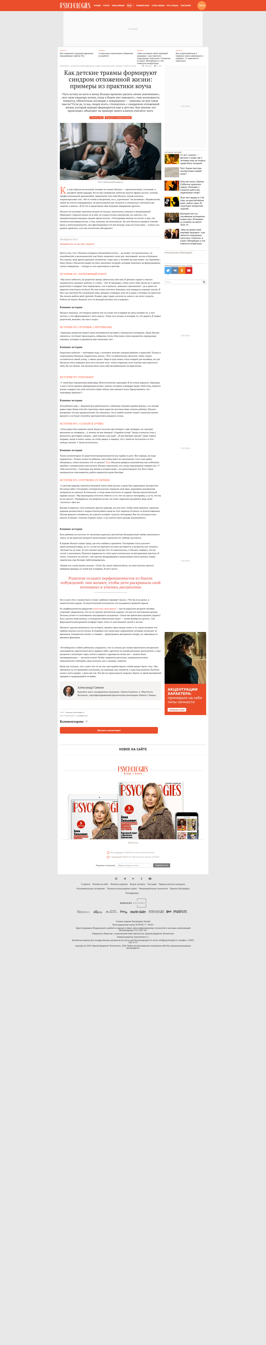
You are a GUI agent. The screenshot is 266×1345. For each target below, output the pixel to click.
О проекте (85, 884)
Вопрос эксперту (137, 884)
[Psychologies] (75, 5)
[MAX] (116, 879)
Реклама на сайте (100, 884)
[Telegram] (124, 879)
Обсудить (148, 66)
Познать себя (97, 117)
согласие (118, 852)
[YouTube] (150, 879)
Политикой (117, 857)
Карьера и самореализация (118, 117)
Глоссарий (186, 5)
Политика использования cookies (122, 888)
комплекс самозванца (104, 608)
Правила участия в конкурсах (172, 884)
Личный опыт (142, 5)
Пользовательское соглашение (90, 888)
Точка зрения (118, 5)
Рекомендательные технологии (153, 888)
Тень (108, 462)
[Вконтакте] (133, 879)
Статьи (106, 5)
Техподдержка (131, 893)
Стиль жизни (158, 5)
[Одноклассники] (141, 879)
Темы (129, 5)
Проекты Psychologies (180, 888)
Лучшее (97, 5)
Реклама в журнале (119, 884)
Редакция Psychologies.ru (75, 712)
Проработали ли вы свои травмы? (77, 243)
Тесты (202, 5)
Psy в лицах (172, 5)
